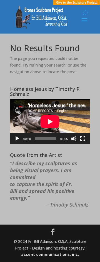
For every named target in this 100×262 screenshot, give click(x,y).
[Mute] (74, 138)
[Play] (17, 138)
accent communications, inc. (50, 254)
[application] (50, 121)
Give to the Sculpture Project (76, 2)
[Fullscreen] (83, 138)
